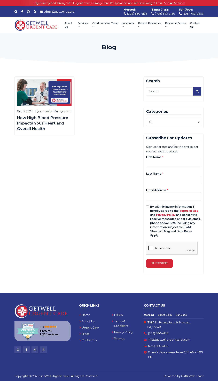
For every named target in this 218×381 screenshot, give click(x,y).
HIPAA (118, 315)
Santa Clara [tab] (165, 314)
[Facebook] (22, 12)
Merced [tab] (149, 314)
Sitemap (119, 338)
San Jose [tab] (181, 314)
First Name (155, 157)
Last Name (154, 173)
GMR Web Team (192, 376)
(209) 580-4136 (158, 333)
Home (86, 315)
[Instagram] (28, 12)
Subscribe (159, 263)
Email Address (157, 190)
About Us (68, 25)
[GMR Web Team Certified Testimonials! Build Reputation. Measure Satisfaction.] (42, 331)
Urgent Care (90, 327)
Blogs (85, 334)
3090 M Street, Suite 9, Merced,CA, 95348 (168, 325)
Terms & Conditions (121, 324)
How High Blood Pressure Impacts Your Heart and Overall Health (42, 123)
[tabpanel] (174, 339)
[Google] (15, 12)
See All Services (174, 3)
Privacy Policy (123, 332)
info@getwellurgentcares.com (169, 339)
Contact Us (195, 25)
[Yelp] (35, 12)
